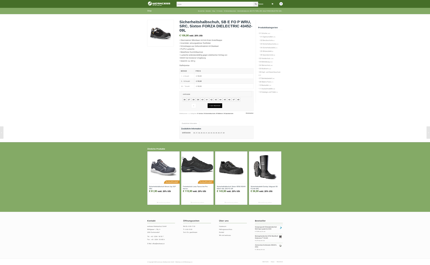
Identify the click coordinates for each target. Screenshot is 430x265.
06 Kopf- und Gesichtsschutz (270, 72)
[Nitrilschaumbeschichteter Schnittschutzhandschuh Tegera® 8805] (428, 132)
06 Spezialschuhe (228, 113)
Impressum (222, 226)
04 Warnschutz (264, 65)
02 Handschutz (264, 58)
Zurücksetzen (249, 113)
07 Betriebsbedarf (265, 78)
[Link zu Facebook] (281, 3)
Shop (149, 11)
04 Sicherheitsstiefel (267, 47)
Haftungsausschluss (225, 229)
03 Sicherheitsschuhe (209, 113)
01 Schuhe (200, 113)
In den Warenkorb (215, 106)
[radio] (184, 99)
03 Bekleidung (264, 61)
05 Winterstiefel (266, 51)
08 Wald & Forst (265, 82)
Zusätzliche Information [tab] (189, 123)
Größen (186, 94)
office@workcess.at (158, 243)
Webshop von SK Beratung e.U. (184, 262)
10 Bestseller (264, 85)
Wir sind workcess (225, 235)
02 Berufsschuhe (266, 40)
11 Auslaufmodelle (266, 88)
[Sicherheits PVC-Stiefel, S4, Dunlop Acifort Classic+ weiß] (1, 132)
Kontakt (221, 232)
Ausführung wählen (164, 202)
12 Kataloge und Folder (267, 92)
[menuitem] (260, 4)
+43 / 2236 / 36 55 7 (156, 236)
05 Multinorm (219, 113)
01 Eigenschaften (266, 36)
